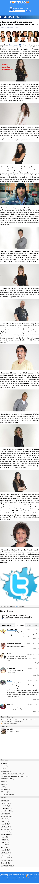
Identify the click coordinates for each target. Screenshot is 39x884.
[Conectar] (11, 8)
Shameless (5, 789)
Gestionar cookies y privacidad (17, 876)
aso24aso (10, 704)
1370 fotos (10, 731)
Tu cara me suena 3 (8, 794)
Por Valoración (31, 625)
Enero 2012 (5, 855)
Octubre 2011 (6, 863)
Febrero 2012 (6, 852)
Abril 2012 (5, 847)
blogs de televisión (14, 874)
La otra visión (14, 879)
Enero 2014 (5, 806)
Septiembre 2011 (7, 865)
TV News (31, 877)
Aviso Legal (30, 874)
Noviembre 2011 (6, 860)
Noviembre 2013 (7, 811)
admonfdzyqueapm (14, 644)
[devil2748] (3, 733)
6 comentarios (21, 606)
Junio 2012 (5, 842)
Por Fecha (20, 625)
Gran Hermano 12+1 (15, 45)
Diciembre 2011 (6, 858)
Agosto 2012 (5, 837)
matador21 (11, 668)
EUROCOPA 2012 (7, 779)
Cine (3, 768)
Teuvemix (25, 877)
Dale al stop (19, 877)
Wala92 (9, 680)
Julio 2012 (5, 839)
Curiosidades (6, 771)
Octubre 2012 (6, 832)
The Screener (22, 879)
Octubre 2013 (6, 813)
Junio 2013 (5, 821)
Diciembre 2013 (6, 808)
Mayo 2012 (5, 845)
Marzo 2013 (5, 824)
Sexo (3, 787)
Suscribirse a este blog (9, 723)
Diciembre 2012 (6, 829)
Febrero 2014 (6, 803)
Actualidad (5, 763)
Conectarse (16, 8)
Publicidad (30, 876)
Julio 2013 (5, 819)
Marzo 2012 (5, 850)
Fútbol (4, 781)
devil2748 (5, 606)
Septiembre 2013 (7, 816)
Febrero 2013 (6, 826)
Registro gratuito (24, 8)
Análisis (4, 766)
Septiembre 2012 (7, 834)
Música (4, 784)
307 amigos (16, 731)
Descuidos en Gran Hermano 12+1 (12, 774)
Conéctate (5, 619)
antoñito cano (12, 629)
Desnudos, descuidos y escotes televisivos (15, 776)
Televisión (12, 606)
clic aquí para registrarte (22, 619)
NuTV (9, 654)
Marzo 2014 (5, 800)
